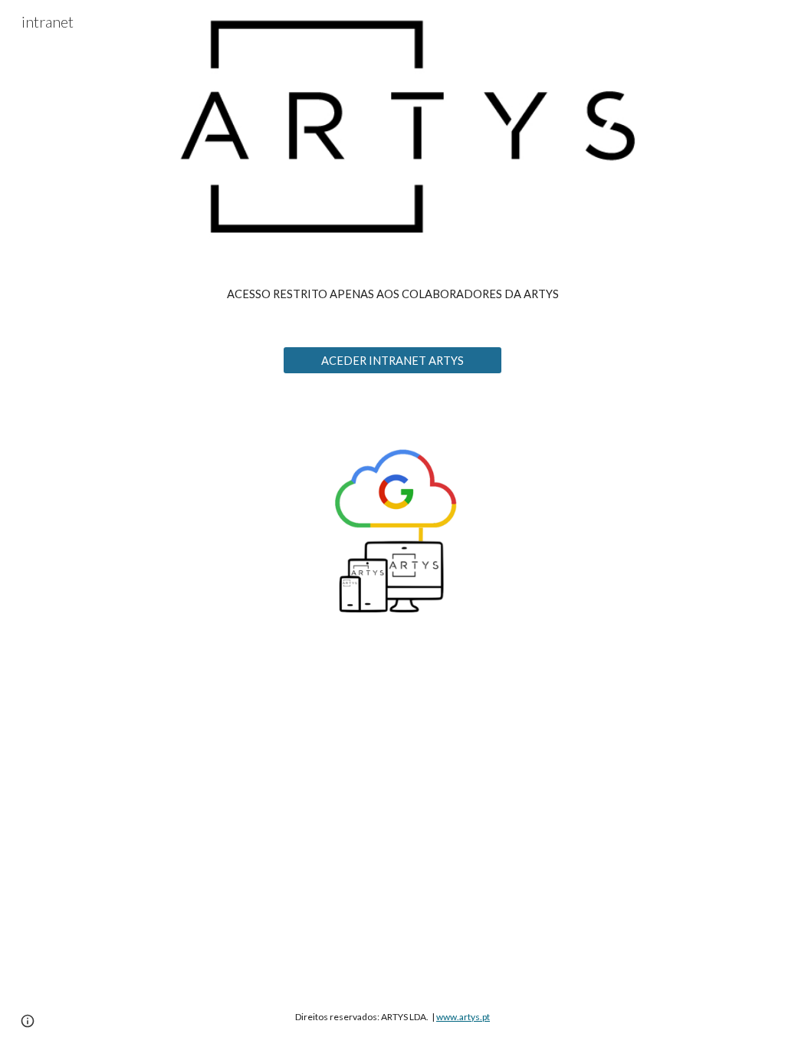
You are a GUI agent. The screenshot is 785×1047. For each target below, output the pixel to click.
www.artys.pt (463, 1016)
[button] (27, 1021)
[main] (393, 294)
